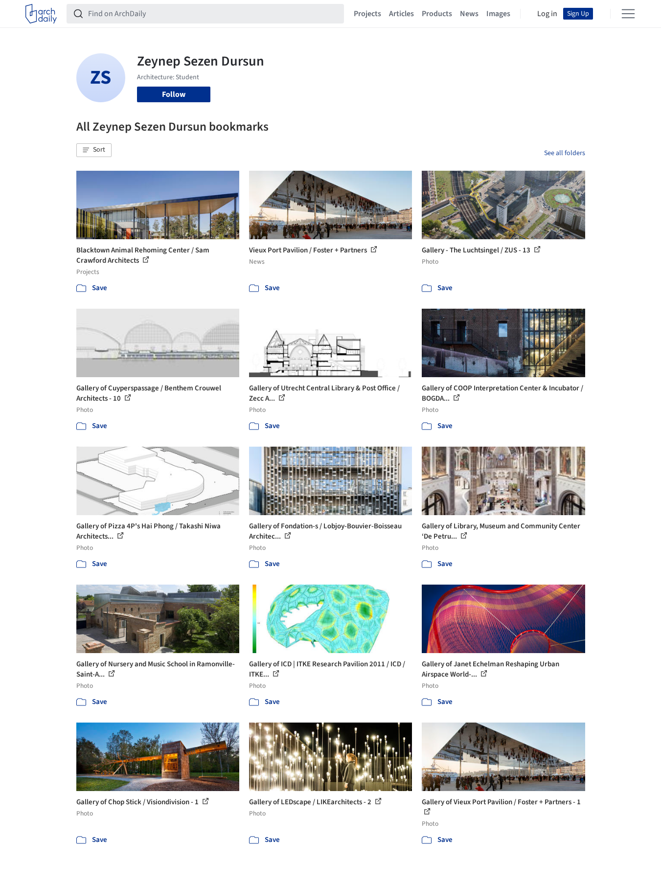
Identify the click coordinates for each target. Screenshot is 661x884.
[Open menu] (628, 14)
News (469, 13)
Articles (401, 13)
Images (498, 13)
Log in (547, 13)
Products (437, 13)
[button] (94, 150)
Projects (367, 13)
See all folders (564, 153)
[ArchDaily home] (41, 13)
